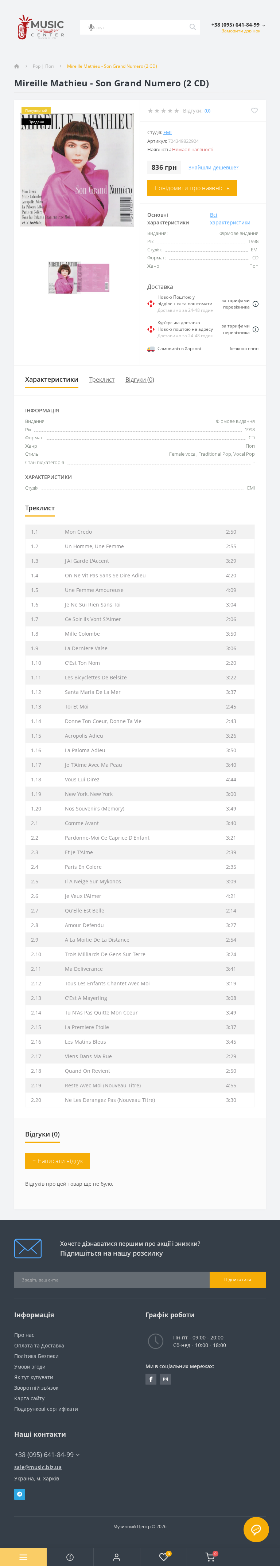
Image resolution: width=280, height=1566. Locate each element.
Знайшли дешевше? (213, 167)
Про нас (24, 1334)
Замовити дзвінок (241, 31)
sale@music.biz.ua (38, 1467)
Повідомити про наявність (192, 188)
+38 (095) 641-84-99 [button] (44, 1455)
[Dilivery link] (255, 304)
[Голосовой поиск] (91, 27)
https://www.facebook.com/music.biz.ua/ (150, 1379)
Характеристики (51, 379)
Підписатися (237, 1279)
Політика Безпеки (36, 1356)
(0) (207, 110)
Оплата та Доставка (39, 1345)
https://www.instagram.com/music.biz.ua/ (165, 1379)
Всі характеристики (230, 218)
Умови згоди (30, 1366)
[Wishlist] (254, 110)
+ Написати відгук (57, 1161)
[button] (116, 1557)
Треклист (101, 380)
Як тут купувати (33, 1377)
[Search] (192, 27)
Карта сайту (29, 1398)
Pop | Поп (43, 66)
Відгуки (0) (139, 380)
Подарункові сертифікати (46, 1408)
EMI (167, 132)
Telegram (19, 1494)
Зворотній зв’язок (36, 1387)
